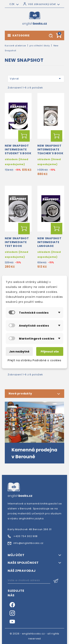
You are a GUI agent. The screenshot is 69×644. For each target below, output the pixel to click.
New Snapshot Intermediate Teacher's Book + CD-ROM (50, 151)
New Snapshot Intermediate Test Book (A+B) (17, 243)
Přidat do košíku (24, 136)
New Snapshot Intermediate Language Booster (49, 243)
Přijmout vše (50, 351)
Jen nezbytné (19, 351)
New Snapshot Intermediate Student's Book (18, 149)
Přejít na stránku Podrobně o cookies (34, 360)
